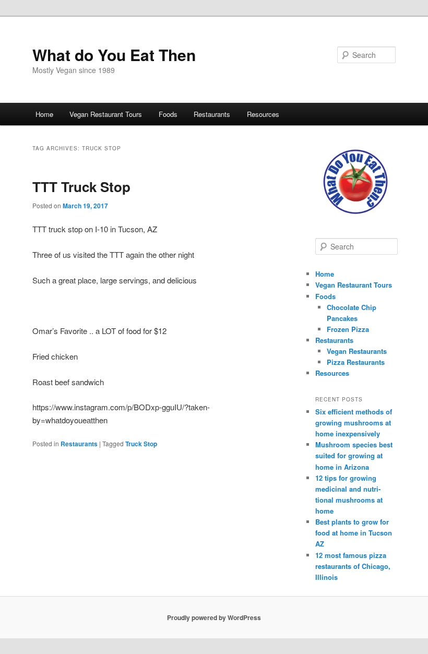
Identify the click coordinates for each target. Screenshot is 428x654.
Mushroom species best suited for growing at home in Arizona (354, 455)
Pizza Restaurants (356, 362)
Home (44, 114)
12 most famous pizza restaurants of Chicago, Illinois (352, 566)
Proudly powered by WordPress (214, 617)
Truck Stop (141, 443)
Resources (263, 114)
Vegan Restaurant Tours (105, 114)
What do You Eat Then (114, 54)
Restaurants (212, 114)
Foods (168, 114)
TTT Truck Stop (81, 186)
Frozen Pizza (348, 329)
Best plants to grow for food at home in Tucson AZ (353, 533)
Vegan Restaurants (357, 351)
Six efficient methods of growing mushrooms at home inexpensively (353, 422)
